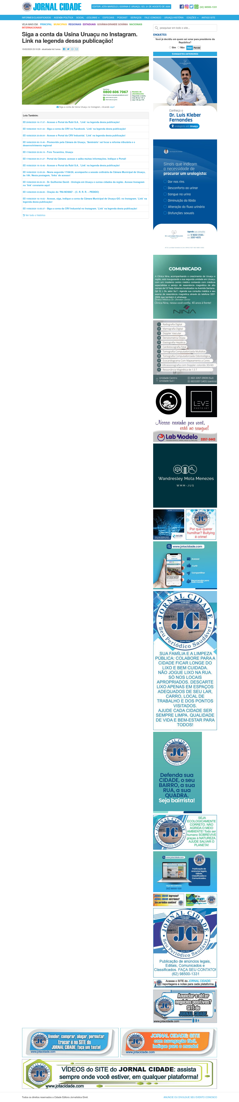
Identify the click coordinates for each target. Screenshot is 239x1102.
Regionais (74, 24)
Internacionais (31, 27)
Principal (46, 24)
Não (182, 47)
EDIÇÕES (192, 17)
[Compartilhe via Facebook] (64, 49)
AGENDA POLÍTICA (63, 17)
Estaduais (89, 24)
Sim (174, 47)
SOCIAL (80, 17)
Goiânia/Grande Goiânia (112, 24)
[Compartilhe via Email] (76, 49)
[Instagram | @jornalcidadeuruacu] (187, 7)
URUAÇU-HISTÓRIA (174, 17)
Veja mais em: (30, 24)
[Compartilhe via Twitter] (68, 49)
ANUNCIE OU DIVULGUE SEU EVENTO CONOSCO (190, 1097)
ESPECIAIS (108, 17)
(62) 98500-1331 (208, 7)
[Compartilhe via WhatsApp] (72, 49)
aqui (112, 106)
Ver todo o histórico (35, 215)
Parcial (197, 47)
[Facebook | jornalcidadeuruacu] (182, 7)
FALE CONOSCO (153, 17)
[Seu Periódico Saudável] (51, 6)
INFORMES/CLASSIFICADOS (36, 17)
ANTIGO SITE (208, 17)
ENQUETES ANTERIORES (186, 53)
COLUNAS (92, 17)
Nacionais (135, 24)
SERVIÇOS (136, 17)
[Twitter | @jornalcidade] (191, 7)
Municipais (60, 24)
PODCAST (122, 17)
